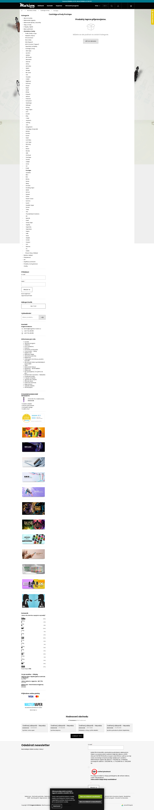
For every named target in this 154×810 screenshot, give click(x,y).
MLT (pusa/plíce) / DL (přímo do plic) (34, 372)
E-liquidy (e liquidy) (30, 378)
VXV (27, 244)
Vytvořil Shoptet (128, 805)
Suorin (27, 203)
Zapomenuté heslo (26, 295)
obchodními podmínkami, (112, 752)
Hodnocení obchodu (30, 382)
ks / (33, 306)
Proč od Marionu (29, 346)
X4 (26, 249)
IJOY (27, 111)
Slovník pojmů (28, 387)
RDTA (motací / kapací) (32, 44)
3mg (22, 627)
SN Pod (28, 192)
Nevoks (28, 151)
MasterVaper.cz (33, 710)
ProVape (28, 170)
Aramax (28, 61)
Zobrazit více (77, 736)
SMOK (27, 190)
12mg (22, 653)
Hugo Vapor (29, 109)
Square (28, 194)
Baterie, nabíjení (28, 255)
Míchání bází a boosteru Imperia (114, 796)
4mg (22, 630)
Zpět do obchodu (90, 41)
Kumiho (28, 133)
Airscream (29, 59)
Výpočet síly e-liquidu (31, 379)
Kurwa (27, 135)
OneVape (28, 157)
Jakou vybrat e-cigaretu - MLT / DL (32, 681)
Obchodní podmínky (30, 356)
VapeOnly (28, 227)
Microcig (28, 144)
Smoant (28, 185)
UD (26, 216)
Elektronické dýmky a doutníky (32, 22)
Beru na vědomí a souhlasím (90, 797)
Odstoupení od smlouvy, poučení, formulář (34, 359)
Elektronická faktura (30, 367)
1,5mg (22, 621)
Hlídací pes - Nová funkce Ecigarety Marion (32, 685)
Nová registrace (25, 294)
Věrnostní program (30, 343)
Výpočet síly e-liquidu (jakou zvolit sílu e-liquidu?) (33, 677)
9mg (22, 643)
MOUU (27, 148)
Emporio (28, 94)
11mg (22, 649)
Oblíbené (27, 345)
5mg (22, 633)
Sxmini (27, 207)
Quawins (28, 172)
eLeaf (27, 90)
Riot (27, 177)
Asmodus (28, 66)
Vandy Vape (29, 222)
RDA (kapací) (29, 42)
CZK (104, 6)
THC (27, 212)
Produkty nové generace (31, 264)
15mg (22, 656)
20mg (23, 665)
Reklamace (28, 357)
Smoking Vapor (30, 188)
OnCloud (28, 155)
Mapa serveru (28, 384)
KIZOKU (28, 131)
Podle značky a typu (31, 33)
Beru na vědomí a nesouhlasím (90, 802)
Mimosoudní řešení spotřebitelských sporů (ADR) (35, 363)
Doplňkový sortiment (29, 262)
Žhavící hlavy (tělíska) (31, 253)
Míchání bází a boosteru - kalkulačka (35, 375)
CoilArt (28, 79)
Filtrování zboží (29, 381)
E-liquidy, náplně (28, 27)
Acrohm (28, 53)
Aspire (27, 68)
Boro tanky (28, 40)
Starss (27, 196)
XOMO (27, 251)
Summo (28, 201)
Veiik (27, 233)
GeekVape (29, 103)
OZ (26, 166)
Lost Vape (28, 142)
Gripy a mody (27, 25)
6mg (22, 637)
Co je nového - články (31, 351)
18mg (22, 662)
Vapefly (28, 225)
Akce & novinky (28, 18)
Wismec (28, 246)
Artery (27, 64)
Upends (28, 218)
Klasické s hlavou (30, 35)
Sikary (27, 183)
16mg (22, 659)
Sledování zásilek (29, 354)
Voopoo (28, 242)
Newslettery (127, 796)
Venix (27, 235)
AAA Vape (28, 51)
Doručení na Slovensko (121, 798)
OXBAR (28, 162)
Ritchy (27, 179)
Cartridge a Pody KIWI (32, 129)
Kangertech (29, 127)
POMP (27, 168)
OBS (27, 153)
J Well (27, 118)
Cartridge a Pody (30, 48)
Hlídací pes (28, 370)
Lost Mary (28, 140)
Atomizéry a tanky (29, 31)
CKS (27, 75)
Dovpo (27, 85)
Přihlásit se (27, 289)
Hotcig (27, 107)
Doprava (27, 348)
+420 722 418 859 (29, 331)
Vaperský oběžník (29, 386)
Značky (26, 266)
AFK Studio (29, 57)
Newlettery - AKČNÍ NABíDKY (32, 368)
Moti (27, 146)
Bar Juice (28, 72)
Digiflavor (28, 81)
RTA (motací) (29, 38)
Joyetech (28, 120)
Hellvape (28, 105)
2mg (22, 624)
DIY (25, 259)
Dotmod (28, 83)
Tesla (27, 209)
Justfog (28, 122)
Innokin (28, 114)
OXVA (27, 164)
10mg (22, 646)
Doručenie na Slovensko (31, 349)
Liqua (27, 138)
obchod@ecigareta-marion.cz (32, 329)
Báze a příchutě (28, 29)
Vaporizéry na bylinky (31, 46)
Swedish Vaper (30, 205)
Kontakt (27, 342)
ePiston (28, 96)
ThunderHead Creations (32, 214)
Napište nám (28, 353)
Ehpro (27, 88)
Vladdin (28, 238)
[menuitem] (40, 6)
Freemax (28, 98)
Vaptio (27, 231)
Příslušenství (27, 257)
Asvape (28, 70)
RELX (27, 175)
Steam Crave (29, 198)
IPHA (27, 116)
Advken (28, 55)
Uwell (27, 220)
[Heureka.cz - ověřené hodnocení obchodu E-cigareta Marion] (33, 418)
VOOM (27, 240)
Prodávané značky (30, 376)
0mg (22, 617)
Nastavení (57, 806)
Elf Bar (27, 92)
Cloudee (28, 77)
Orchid (28, 159)
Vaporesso (29, 229)
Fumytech (29, 101)
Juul (27, 125)
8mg (22, 640)
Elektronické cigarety (29, 20)
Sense (27, 181)
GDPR (26, 365)
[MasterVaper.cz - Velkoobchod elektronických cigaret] (33, 704)
